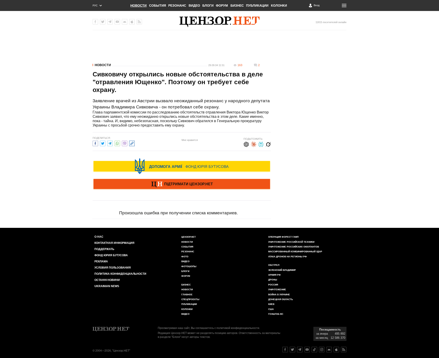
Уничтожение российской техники (291, 242)
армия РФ (274, 275)
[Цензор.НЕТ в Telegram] (110, 21)
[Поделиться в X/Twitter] (102, 143)
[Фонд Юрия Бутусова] (182, 166)
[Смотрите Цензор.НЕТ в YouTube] (307, 349)
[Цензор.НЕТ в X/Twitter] (102, 21)
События (157, 5)
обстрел (273, 265)
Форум (222, 5)
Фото (184, 256)
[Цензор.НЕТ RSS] (139, 21)
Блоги (208, 5)
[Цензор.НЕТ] (219, 21)
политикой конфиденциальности (238, 328)
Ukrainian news (106, 286)
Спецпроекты (190, 299)
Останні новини (107, 280)
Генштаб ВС (275, 314)
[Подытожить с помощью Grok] (268, 144)
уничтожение (277, 289)
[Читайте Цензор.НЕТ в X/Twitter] (292, 349)
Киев (271, 304)
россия (273, 284)
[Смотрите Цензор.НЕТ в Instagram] (321, 349)
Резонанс (177, 5)
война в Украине (279, 294)
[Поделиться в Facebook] (95, 143)
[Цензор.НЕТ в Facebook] (95, 21)
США (271, 309)
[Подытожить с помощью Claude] (253, 144)
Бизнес (237, 5)
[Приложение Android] (124, 21)
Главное (187, 294)
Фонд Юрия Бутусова (111, 255)
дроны (272, 279)
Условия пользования (112, 267)
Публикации (257, 5)
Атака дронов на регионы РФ (287, 256)
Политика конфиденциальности (120, 273)
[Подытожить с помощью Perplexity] (261, 144)
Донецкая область (280, 299)
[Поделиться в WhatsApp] (117, 143)
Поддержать (104, 249)
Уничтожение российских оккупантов (293, 246)
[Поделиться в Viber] (124, 143)
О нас (98, 236)
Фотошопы (188, 266)
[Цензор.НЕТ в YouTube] (117, 21)
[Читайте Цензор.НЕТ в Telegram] (299, 349)
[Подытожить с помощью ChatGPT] (246, 144)
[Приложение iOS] (132, 21)
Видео (194, 5)
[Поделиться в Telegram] (110, 143)
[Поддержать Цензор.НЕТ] (182, 184)
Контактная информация (114, 243)
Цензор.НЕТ (188, 237)
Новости (138, 5)
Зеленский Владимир (282, 270)
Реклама (101, 261)
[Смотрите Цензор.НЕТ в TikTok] (314, 349)
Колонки (279, 5)
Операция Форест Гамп (283, 237)
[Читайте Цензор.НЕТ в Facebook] (285, 349)
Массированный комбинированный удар (295, 251)
